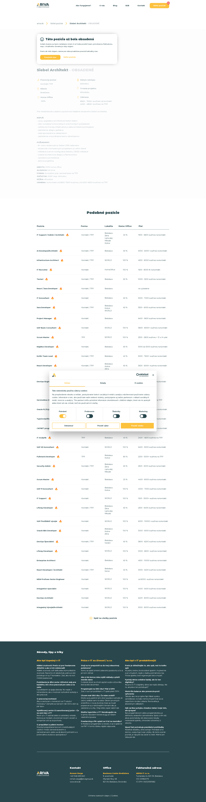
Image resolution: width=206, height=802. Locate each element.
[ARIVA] (43, 5)
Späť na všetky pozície (105, 618)
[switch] (89, 416)
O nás (102, 6)
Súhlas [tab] (67, 383)
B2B (127, 6)
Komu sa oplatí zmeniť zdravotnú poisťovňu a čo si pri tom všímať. (102, 669)
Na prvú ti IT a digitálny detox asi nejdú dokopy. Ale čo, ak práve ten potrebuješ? (146, 683)
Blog (115, 6)
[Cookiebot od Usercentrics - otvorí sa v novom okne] (138, 375)
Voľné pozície (159, 6)
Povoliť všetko (137, 426)
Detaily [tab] (103, 383)
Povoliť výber (103, 426)
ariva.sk (40, 23)
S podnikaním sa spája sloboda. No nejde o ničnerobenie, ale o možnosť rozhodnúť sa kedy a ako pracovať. (57, 688)
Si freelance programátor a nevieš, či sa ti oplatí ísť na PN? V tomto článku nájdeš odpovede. (101, 723)
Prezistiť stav (50, 57)
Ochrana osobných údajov (99, 796)
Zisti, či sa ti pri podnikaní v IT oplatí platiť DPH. (100, 690)
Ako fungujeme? (83, 6)
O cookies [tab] (139, 383)
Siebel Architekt (84, 23)
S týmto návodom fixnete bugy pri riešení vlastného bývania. (99, 714)
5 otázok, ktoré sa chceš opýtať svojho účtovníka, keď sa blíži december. (101, 681)
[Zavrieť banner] (153, 375)
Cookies (114, 796)
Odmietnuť (68, 426)
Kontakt (141, 6)
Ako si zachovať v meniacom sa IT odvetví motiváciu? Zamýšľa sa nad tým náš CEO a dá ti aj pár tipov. (57, 702)
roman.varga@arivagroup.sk (81, 779)
